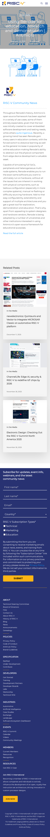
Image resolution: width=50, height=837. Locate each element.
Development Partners (12, 683)
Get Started (8, 677)
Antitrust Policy (9, 647)
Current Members (10, 751)
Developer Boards (10, 686)
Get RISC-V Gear (10, 768)
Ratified (6, 661)
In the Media (25, 15)
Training (6, 680)
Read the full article (13, 233)
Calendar (7, 734)
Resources (7, 754)
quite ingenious (24, 133)
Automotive (8, 706)
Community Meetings (12, 740)
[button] (46, 3)
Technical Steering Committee (16, 604)
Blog (5, 622)
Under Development (11, 664)
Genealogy (7, 630)
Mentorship (8, 692)
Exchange (7, 715)
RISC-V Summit (9, 731)
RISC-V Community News (20, 103)
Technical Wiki (9, 695)
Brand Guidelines (10, 650)
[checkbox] (25, 530)
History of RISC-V (10, 619)
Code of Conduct (10, 644)
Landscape (7, 718)
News (5, 624)
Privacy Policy (37, 565)
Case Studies (8, 712)
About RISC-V (9, 616)
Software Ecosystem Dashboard (16, 721)
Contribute (7, 667)
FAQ (5, 610)
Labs (5, 689)
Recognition (8, 757)
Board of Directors (11, 607)
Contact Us (7, 613)
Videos (6, 737)
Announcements (10, 627)
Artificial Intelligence (12, 709)
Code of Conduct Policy (36, 824)
